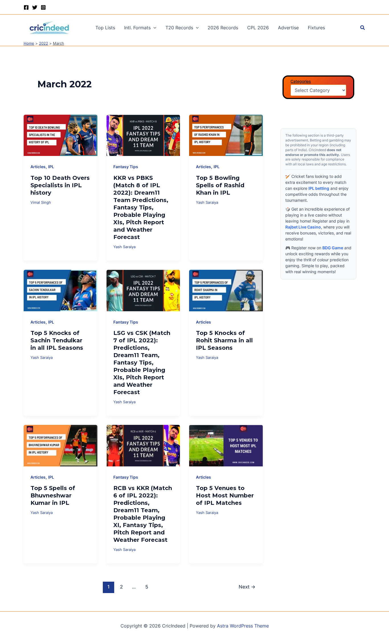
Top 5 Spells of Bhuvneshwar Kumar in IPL (52, 495)
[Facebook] (26, 7)
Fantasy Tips (125, 166)
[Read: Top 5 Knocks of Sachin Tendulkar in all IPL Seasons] (60, 290)
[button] (153, 27)
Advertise (288, 27)
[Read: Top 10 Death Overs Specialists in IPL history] (60, 135)
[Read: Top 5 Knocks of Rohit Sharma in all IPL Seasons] (226, 290)
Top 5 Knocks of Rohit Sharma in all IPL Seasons (224, 340)
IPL (51, 166)
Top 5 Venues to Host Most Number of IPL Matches (225, 495)
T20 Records (179, 27)
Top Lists (105, 27)
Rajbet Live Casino (303, 227)
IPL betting (318, 188)
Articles (38, 166)
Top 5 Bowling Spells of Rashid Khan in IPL (220, 185)
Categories (300, 81)
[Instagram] (43, 7)
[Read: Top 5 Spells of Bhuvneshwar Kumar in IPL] (60, 445)
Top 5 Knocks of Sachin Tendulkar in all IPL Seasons (56, 340)
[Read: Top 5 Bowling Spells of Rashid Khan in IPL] (226, 135)
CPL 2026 (258, 27)
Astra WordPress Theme (243, 626)
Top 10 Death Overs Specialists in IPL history (60, 185)
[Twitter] (34, 7)
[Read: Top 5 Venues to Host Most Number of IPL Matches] (226, 445)
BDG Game (332, 247)
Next (247, 587)
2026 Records (223, 27)
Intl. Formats (137, 27)
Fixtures (316, 27)
